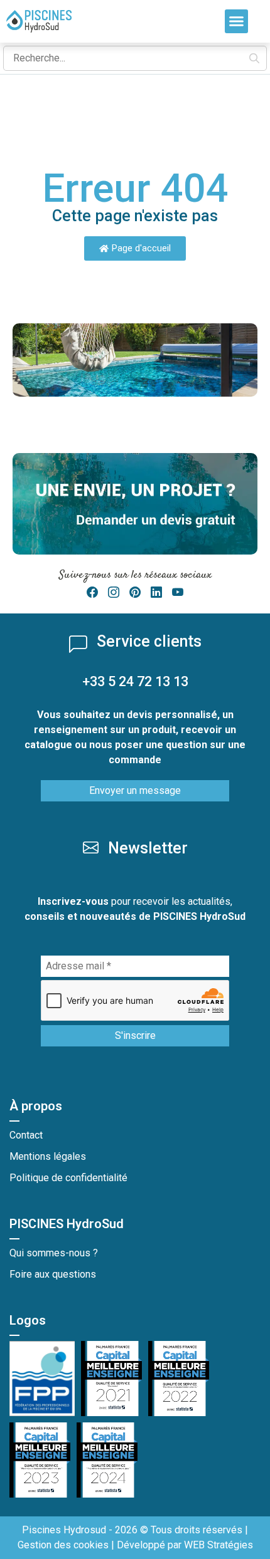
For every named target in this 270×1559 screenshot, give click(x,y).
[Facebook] (92, 592)
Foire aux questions (52, 1274)
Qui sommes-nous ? (53, 1253)
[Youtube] (177, 592)
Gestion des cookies (63, 1545)
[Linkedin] (156, 592)
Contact (26, 1135)
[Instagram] (113, 592)
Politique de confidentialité (68, 1178)
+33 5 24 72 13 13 (135, 681)
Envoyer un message (135, 790)
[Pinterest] (135, 592)
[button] (237, 21)
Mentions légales (47, 1156)
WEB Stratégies (218, 1545)
